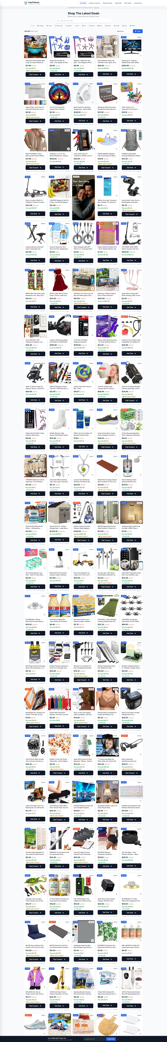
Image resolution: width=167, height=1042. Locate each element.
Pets (78, 25)
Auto (125, 25)
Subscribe (111, 1039)
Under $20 (118, 3)
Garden (70, 25)
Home (50, 25)
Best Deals (127, 3)
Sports (92, 25)
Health (117, 25)
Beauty (109, 25)
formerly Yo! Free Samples (33, 4)
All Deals (83, 3)
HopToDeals (33, 2)
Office (133, 25)
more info (96, 7)
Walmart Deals (107, 3)
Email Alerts (138, 3)
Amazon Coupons (94, 3)
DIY (85, 25)
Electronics (60, 25)
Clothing (41, 25)
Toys (100, 25)
